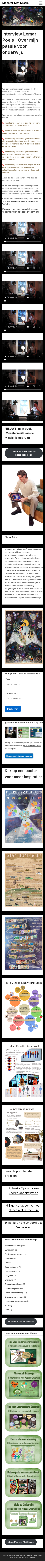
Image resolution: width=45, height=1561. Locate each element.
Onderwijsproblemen (13, 1284)
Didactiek (9, 1258)
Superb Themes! (29, 1557)
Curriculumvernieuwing (14, 1254)
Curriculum (9, 1250)
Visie (7, 1310)
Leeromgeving (11, 1271)
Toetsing (8, 1305)
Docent (8, 1262)
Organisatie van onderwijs (16, 1301)
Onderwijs (9, 1280)
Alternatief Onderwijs (14, 1245)
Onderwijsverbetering (14, 1292)
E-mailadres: (11, 693)
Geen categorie (11, 1267)
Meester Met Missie (15, 2)
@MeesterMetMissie (32, 745)
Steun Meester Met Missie (21, 1321)
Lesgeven (9, 1275)
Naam (7, 679)
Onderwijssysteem (13, 1288)
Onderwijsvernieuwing (14, 1297)
